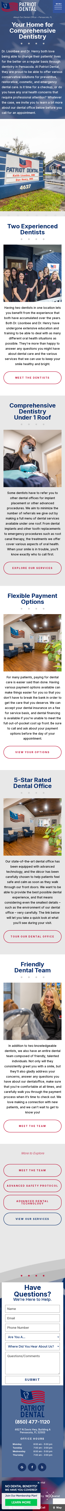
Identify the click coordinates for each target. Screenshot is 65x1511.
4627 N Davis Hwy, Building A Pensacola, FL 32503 (32, 1431)
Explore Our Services (32, 568)
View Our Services (33, 1218)
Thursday (18, 1455)
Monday (17, 1444)
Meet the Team (32, 1126)
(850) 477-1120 (32, 1422)
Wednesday (19, 1451)
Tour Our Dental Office (32, 936)
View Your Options (32, 752)
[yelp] (42, 1467)
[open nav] (59, 6)
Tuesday (17, 1447)
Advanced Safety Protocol (32, 1185)
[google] (22, 1467)
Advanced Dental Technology (32, 1202)
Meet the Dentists (32, 377)
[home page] (19, 6)
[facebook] (32, 1467)
